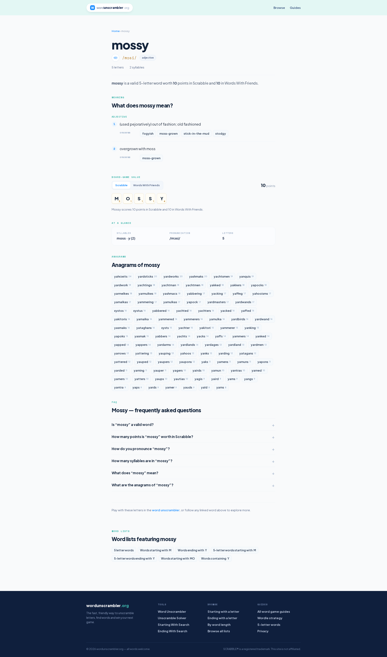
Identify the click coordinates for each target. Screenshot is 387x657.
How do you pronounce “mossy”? (141, 448)
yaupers (165, 362)
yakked (217, 285)
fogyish (147, 133)
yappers (143, 344)
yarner (171, 387)
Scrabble (121, 185)
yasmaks (122, 328)
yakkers (237, 285)
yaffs (220, 336)
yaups (161, 379)
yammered (167, 319)
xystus (139, 310)
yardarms (165, 344)
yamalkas (122, 302)
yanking (251, 328)
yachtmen (194, 285)
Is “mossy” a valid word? (133, 424)
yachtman (170, 285)
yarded (120, 370)
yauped (144, 362)
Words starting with (155, 550)
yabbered (161, 310)
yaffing (239, 293)
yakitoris (122, 319)
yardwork (122, 285)
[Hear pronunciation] (115, 58)
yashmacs (171, 293)
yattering (143, 353)
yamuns (244, 362)
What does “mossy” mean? (135, 473)
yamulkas (171, 302)
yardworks (173, 276)
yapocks (259, 285)
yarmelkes (123, 293)
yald (205, 387)
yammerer (229, 328)
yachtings (146, 285)
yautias (181, 379)
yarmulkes (147, 293)
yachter (185, 328)
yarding (225, 353)
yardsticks (147, 276)
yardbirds (239, 319)
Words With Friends (146, 185)
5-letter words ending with (134, 558)
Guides (295, 7)
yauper (159, 370)
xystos (120, 310)
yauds (189, 387)
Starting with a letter (223, 611)
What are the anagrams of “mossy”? (142, 485)
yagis (200, 379)
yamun (217, 370)
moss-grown (168, 133)
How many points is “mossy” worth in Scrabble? (152, 436)
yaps (137, 387)
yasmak (141, 336)
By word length (219, 624)
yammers (240, 336)
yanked (262, 336)
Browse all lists (219, 631)
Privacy (262, 631)
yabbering (196, 293)
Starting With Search (173, 624)
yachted (184, 310)
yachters (206, 310)
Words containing (215, 558)
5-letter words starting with (234, 550)
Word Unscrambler (172, 611)
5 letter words (124, 550)
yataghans (145, 328)
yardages (213, 344)
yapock (194, 302)
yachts (183, 336)
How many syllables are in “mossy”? (142, 461)
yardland (236, 344)
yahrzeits (122, 276)
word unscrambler (166, 510)
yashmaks (198, 276)
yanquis (246, 276)
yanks (206, 353)
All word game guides (273, 611)
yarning (140, 370)
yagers (179, 370)
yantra (120, 387)
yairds (198, 370)
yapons (264, 362)
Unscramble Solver (172, 618)
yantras (238, 370)
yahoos (187, 353)
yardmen (259, 344)
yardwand (264, 319)
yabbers (163, 336)
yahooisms (261, 293)
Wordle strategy (269, 618)
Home (116, 31)
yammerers (193, 319)
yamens (224, 362)
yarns (221, 387)
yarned (258, 370)
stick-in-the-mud (196, 133)
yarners (121, 379)
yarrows (121, 353)
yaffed (247, 310)
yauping (166, 353)
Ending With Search (172, 631)
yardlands (189, 344)
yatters (141, 379)
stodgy (220, 133)
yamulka (217, 319)
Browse (279, 7)
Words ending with (192, 550)
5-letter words (268, 624)
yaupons (187, 362)
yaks (206, 362)
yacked (228, 310)
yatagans (247, 353)
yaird (216, 379)
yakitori (206, 328)
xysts (166, 328)
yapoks (121, 336)
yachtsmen (223, 276)
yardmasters (218, 302)
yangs (249, 379)
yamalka (144, 319)
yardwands (244, 302)
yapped (121, 344)
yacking (218, 293)
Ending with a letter (222, 618)
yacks (203, 336)
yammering (147, 302)
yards (153, 387)
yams (233, 379)
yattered (122, 362)
